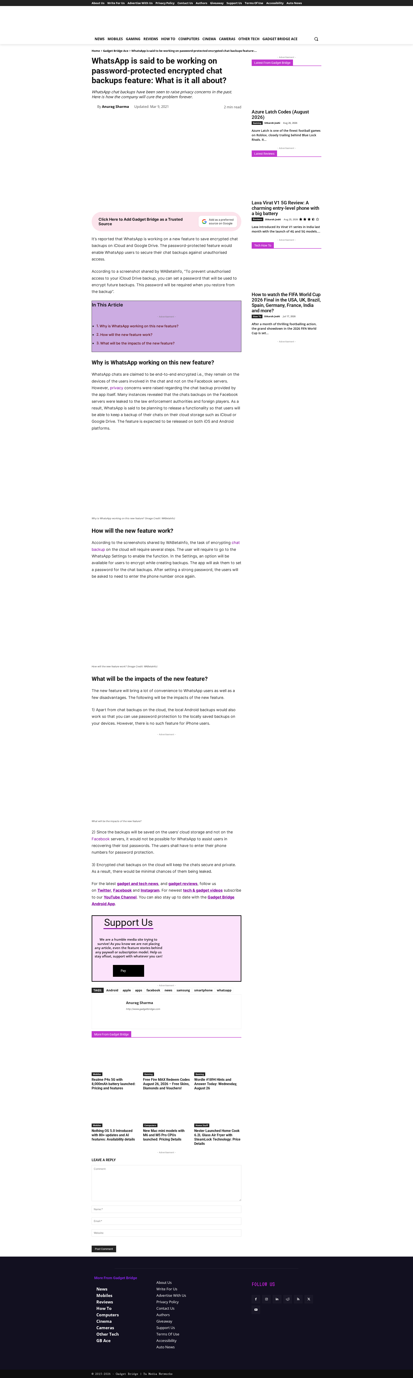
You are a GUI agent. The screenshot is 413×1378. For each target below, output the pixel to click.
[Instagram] (266, 1299)
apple (127, 990)
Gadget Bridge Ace (115, 51)
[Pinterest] (187, 117)
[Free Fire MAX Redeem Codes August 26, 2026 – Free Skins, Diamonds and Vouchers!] (166, 1059)
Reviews (257, 219)
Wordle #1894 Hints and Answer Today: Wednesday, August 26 (215, 1084)
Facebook (101, 839)
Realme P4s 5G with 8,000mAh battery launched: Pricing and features (114, 1084)
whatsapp (224, 990)
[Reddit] (288, 1299)
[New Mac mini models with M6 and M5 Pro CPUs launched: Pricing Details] (166, 1110)
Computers (150, 1125)
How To (257, 316)
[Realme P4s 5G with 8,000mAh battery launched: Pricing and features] (115, 1059)
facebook (153, 990)
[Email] (226, 117)
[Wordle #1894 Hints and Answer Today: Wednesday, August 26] (217, 1059)
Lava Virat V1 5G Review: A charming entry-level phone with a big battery (285, 208)
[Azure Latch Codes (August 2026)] (286, 89)
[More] (236, 117)
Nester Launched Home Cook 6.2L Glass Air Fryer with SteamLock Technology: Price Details (217, 1137)
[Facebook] (167, 117)
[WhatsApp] (197, 117)
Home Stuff (202, 1125)
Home (96, 51)
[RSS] (298, 1299)
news (168, 990)
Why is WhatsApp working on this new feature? (139, 326)
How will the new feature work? (126, 334)
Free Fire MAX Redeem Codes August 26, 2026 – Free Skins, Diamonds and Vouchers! (166, 1084)
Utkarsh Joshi (272, 122)
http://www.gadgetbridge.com (143, 1009)
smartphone (203, 990)
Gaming (148, 1074)
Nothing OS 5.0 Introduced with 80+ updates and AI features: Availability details (113, 1135)
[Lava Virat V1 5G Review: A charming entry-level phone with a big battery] (286, 179)
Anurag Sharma (115, 106)
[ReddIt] (217, 117)
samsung (183, 990)
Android (112, 990)
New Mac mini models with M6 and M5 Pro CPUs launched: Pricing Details (164, 1135)
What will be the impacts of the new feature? (137, 343)
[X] (177, 117)
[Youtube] (256, 1310)
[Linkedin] (207, 117)
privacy (116, 388)
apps (138, 990)
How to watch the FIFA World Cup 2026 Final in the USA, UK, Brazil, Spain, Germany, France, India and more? (286, 302)
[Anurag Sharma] (94, 106)
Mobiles (97, 1074)
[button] (316, 39)
